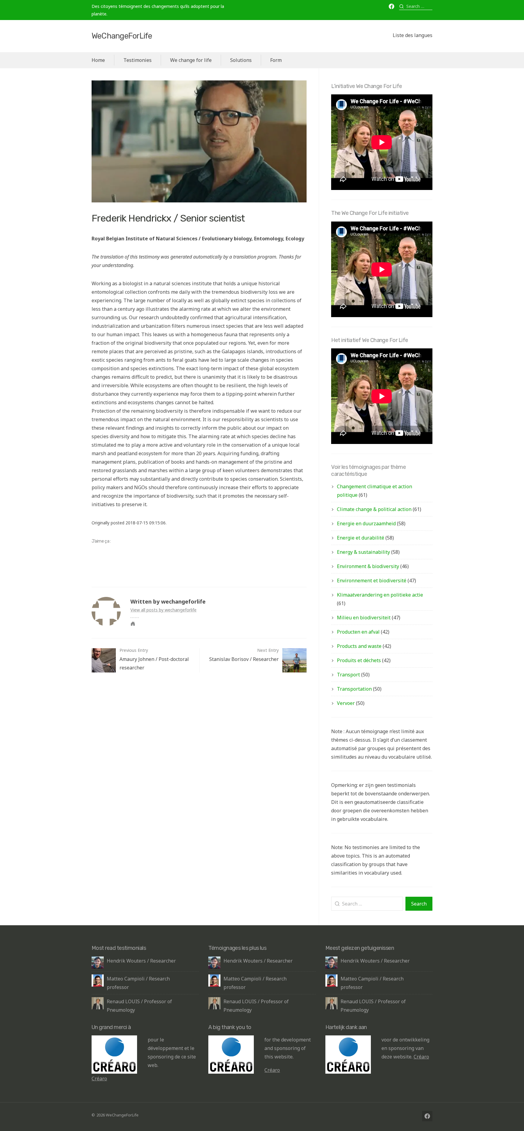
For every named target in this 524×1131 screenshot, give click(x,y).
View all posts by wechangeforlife (163, 610)
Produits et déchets (359, 660)
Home (98, 60)
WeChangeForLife (122, 35)
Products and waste (359, 646)
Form (276, 60)
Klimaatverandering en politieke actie (380, 594)
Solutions (241, 60)
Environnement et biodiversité (371, 580)
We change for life (191, 60)
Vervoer (346, 703)
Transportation (354, 689)
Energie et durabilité (360, 537)
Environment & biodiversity (368, 566)
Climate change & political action (374, 509)
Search (419, 903)
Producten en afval (358, 631)
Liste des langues (412, 35)
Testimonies (137, 60)
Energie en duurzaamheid (366, 523)
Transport (348, 674)
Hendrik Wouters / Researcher (141, 960)
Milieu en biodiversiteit (364, 617)
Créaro (99, 1078)
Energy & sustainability (363, 552)
